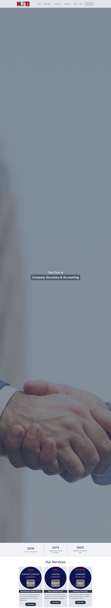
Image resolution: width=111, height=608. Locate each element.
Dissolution (67, 4)
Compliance (57, 4)
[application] (51, 4)
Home (39, 4)
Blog (81, 4)
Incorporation (47, 4)
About (75, 4)
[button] (89, 3)
